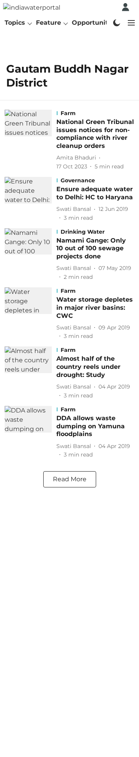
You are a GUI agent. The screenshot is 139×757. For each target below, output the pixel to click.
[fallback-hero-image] (30, 140)
